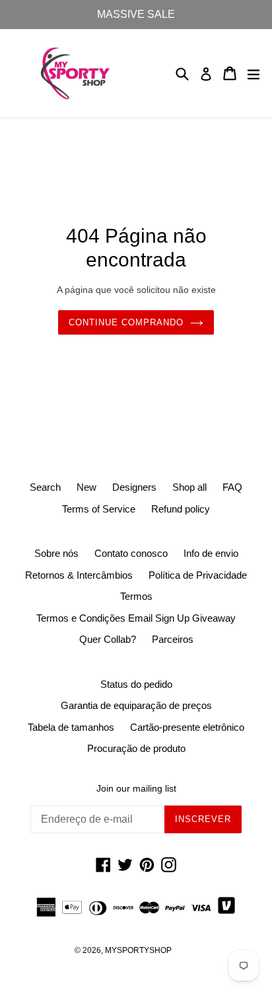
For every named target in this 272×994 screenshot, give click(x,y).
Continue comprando (126, 322)
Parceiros (172, 639)
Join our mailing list (136, 788)
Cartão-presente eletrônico (187, 727)
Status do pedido (136, 684)
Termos (136, 596)
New (86, 487)
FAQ (232, 487)
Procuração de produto (136, 748)
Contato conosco (131, 553)
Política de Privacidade (198, 575)
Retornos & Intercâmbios (79, 575)
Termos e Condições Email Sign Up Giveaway (136, 618)
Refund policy (180, 509)
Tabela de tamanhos (71, 727)
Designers (134, 487)
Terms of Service (98, 509)
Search (45, 487)
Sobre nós (56, 553)
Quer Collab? (107, 639)
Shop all (189, 487)
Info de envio (211, 553)
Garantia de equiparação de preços (136, 705)
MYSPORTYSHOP (138, 950)
